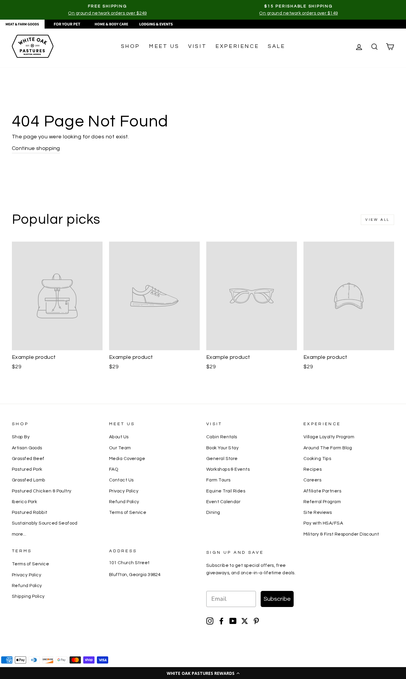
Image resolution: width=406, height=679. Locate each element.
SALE (276, 46)
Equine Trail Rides (225, 491)
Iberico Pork (24, 501)
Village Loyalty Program (328, 436)
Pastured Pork (27, 469)
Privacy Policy (124, 491)
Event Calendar (223, 501)
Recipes (312, 469)
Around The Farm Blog (327, 447)
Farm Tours (218, 480)
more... (19, 534)
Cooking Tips (317, 458)
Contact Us (121, 480)
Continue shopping (36, 148)
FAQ (113, 469)
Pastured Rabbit (30, 512)
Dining (213, 512)
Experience (237, 46)
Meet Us (164, 46)
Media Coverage (127, 458)
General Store (222, 458)
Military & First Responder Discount (341, 534)
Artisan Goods (27, 447)
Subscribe (277, 599)
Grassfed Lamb (28, 480)
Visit (197, 46)
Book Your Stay (222, 447)
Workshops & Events (228, 469)
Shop (130, 46)
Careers (312, 480)
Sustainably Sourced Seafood (44, 523)
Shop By (21, 436)
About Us (119, 436)
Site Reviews (317, 512)
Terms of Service (127, 512)
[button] (203, 673)
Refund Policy (124, 501)
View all (377, 220)
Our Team (120, 447)
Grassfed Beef (28, 458)
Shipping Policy (28, 596)
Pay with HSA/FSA (323, 523)
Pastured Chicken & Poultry (42, 491)
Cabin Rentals (221, 436)
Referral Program (322, 501)
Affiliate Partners (322, 491)
